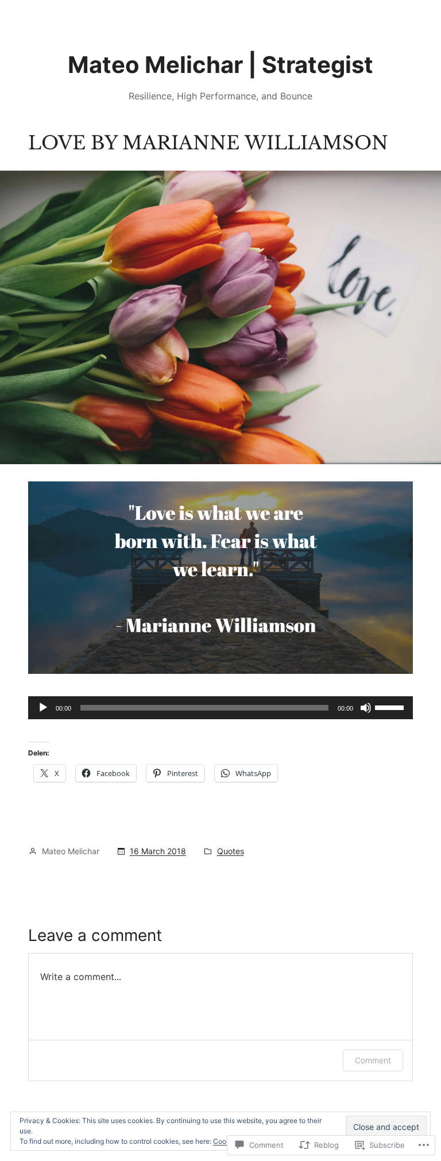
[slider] (391, 706)
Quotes (230, 851)
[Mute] (366, 707)
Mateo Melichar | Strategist (220, 65)
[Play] (43, 707)
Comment (373, 1060)
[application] (220, 707)
